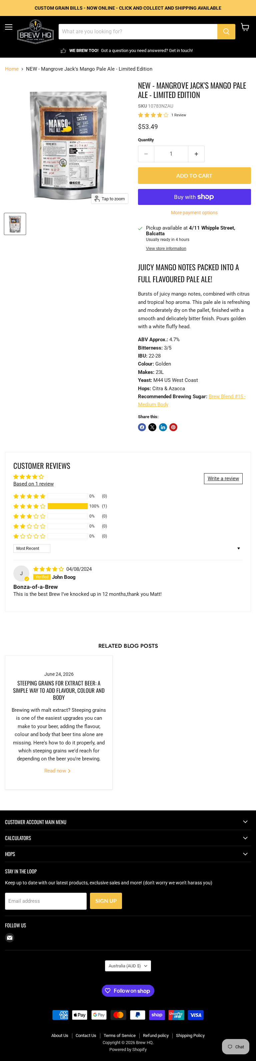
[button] (29, 506)
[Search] (226, 31)
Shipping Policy (190, 1035)
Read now (55, 771)
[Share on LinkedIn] (163, 427)
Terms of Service (120, 1035)
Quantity (146, 139)
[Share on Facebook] (142, 427)
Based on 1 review (33, 484)
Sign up (106, 900)
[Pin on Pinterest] (173, 427)
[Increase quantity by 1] (196, 154)
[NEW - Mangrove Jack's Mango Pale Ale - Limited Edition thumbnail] (15, 224)
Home (12, 69)
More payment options (194, 212)
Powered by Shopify (128, 1049)
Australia (125, 965)
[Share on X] (152, 427)
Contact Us (86, 1035)
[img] (49, 569)
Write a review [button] (223, 479)
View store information (166, 248)
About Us (59, 1035)
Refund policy (156, 1035)
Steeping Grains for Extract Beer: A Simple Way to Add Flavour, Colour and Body (59, 690)
